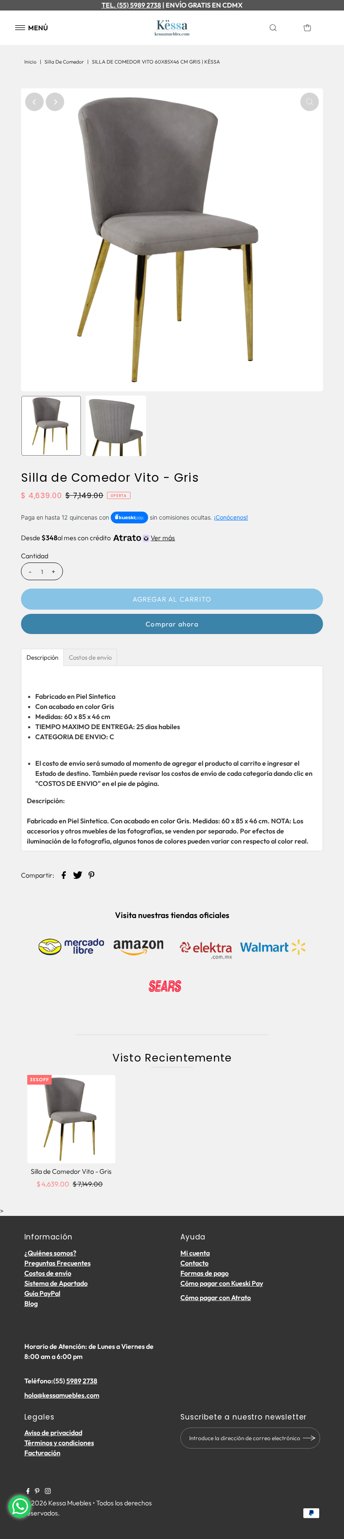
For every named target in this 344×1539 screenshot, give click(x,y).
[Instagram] (48, 1491)
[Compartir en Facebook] (63, 874)
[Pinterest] (37, 1491)
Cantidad (34, 556)
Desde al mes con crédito (98, 537)
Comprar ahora (172, 624)
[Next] (55, 102)
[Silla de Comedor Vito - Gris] (71, 1119)
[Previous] (34, 102)
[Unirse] (309, 1438)
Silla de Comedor (64, 61)
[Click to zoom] (309, 102)
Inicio (30, 61)
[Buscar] (282, 27)
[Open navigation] (20, 27)
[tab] (42, 657)
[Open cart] (307, 27)
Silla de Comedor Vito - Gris (71, 1171)
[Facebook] (28, 1491)
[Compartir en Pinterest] (91, 874)
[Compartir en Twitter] (77, 874)
